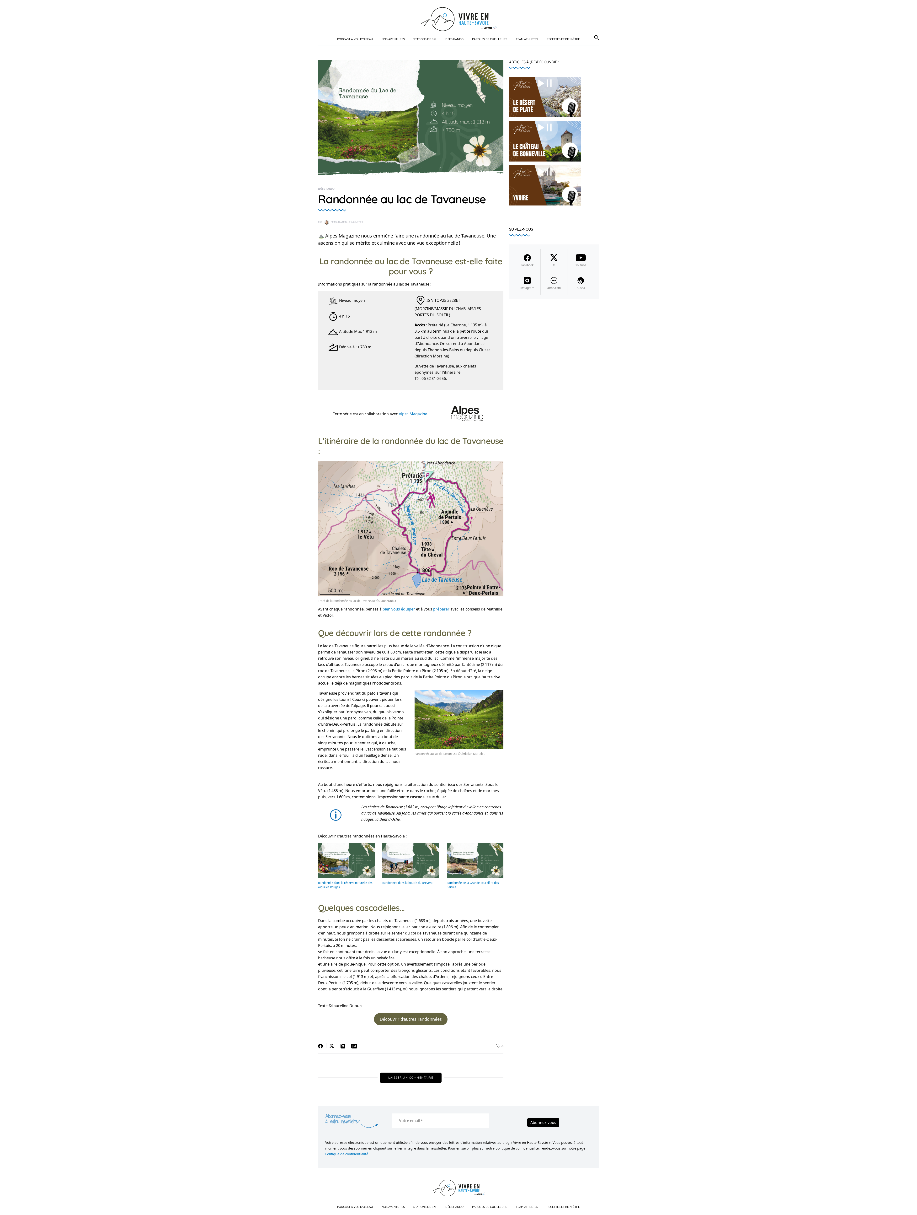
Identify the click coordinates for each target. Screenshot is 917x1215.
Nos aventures (393, 39)
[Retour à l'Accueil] (459, 18)
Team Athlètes (527, 39)
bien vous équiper (399, 609)
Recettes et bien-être (563, 39)
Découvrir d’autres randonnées (411, 1019)
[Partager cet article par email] (353, 1045)
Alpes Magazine (413, 413)
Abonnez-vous (543, 1122)
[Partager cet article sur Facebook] (322, 1045)
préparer (441, 609)
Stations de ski (424, 39)
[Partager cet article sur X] (332, 1045)
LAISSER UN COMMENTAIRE (410, 1077)
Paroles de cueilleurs (489, 39)
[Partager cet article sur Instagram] (343, 1045)
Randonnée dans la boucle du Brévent (407, 883)
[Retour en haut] (908, 1207)
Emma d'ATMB (338, 222)
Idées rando (454, 39)
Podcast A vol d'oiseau (355, 39)
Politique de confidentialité (346, 1154)
